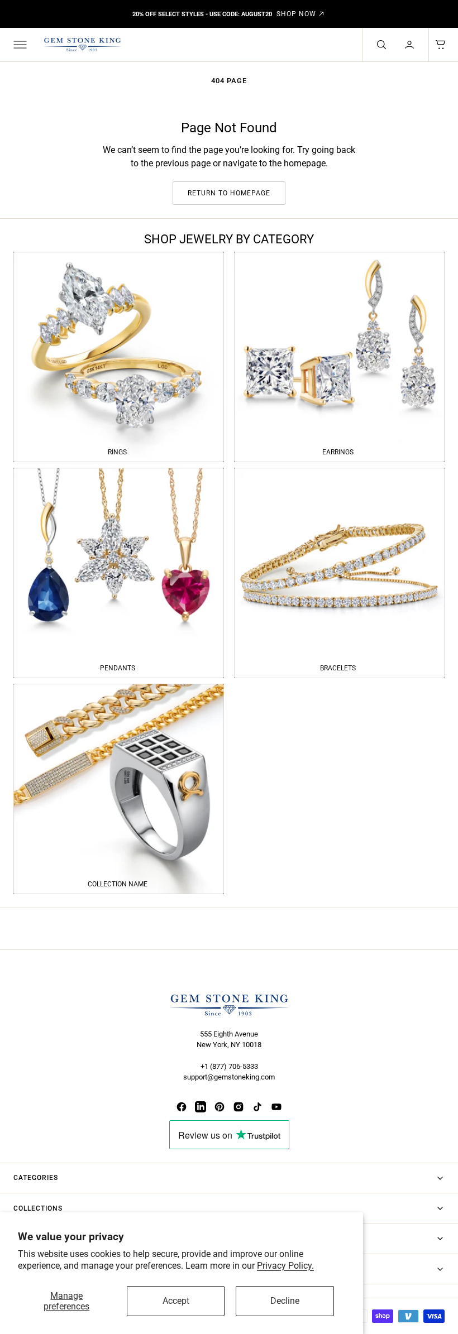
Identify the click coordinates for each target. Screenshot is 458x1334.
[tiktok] (257, 1107)
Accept (176, 1300)
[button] (19, 44)
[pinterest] (219, 1107)
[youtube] (276, 1107)
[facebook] (181, 1107)
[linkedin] (200, 1107)
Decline (284, 1300)
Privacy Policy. (285, 1265)
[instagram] (238, 1107)
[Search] (380, 44)
